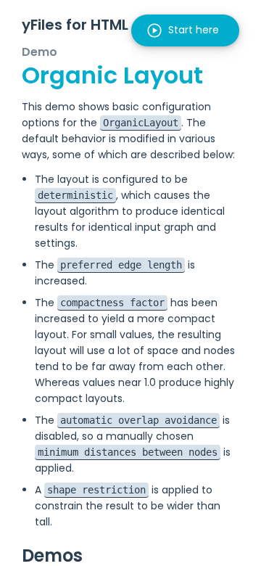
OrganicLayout (140, 122)
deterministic (75, 195)
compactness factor (112, 302)
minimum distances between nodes (128, 452)
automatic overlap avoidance (138, 420)
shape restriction (96, 490)
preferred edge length (121, 265)
